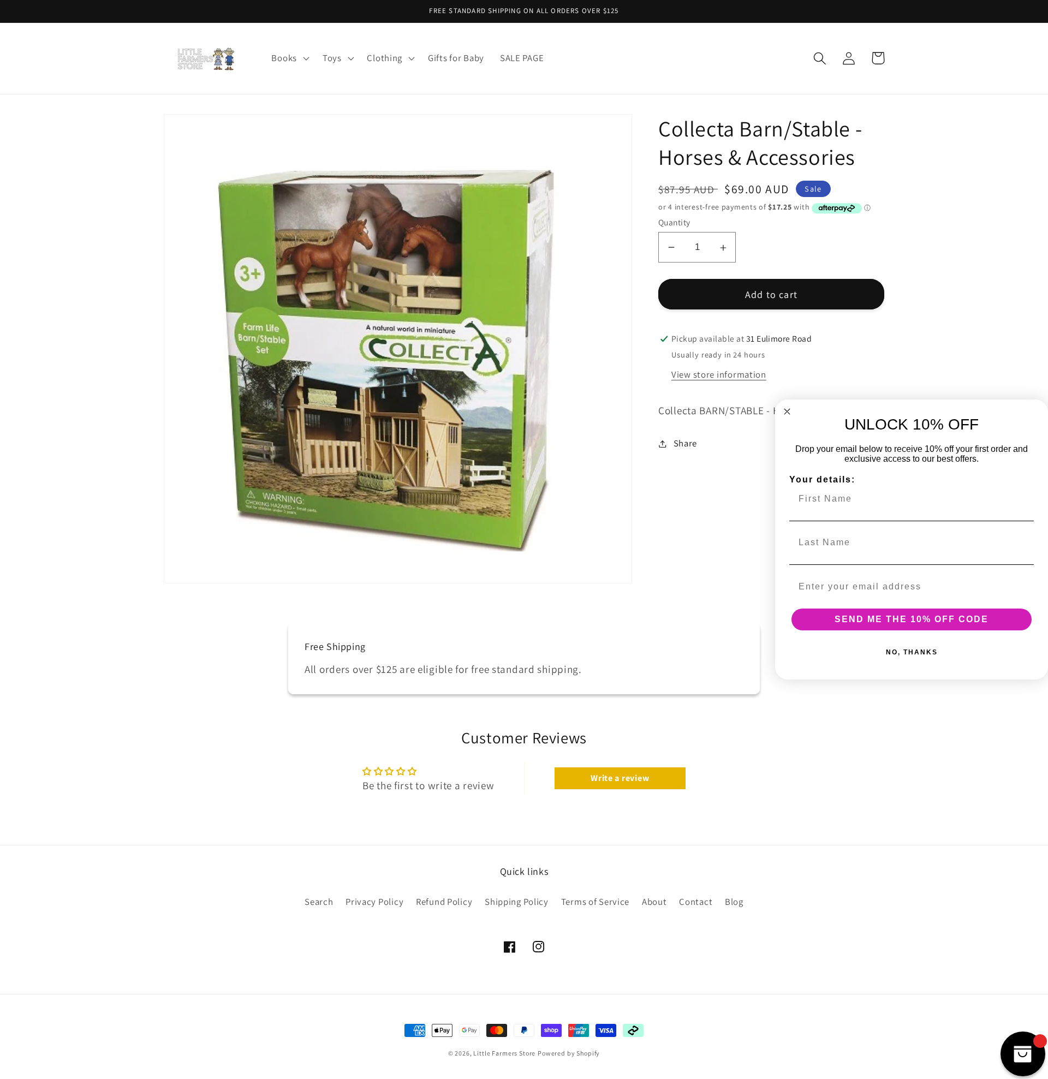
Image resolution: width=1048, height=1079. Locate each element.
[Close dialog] (787, 411)
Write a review (620, 778)
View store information (718, 374)
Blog (734, 902)
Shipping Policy (517, 902)
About (654, 902)
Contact (695, 902)
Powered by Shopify (569, 1053)
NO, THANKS (912, 652)
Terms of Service (595, 902)
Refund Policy (444, 902)
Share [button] (685, 443)
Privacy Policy (374, 902)
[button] (289, 58)
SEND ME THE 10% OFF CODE (912, 619)
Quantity (674, 222)
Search (319, 902)
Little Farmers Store (504, 1053)
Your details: (822, 479)
